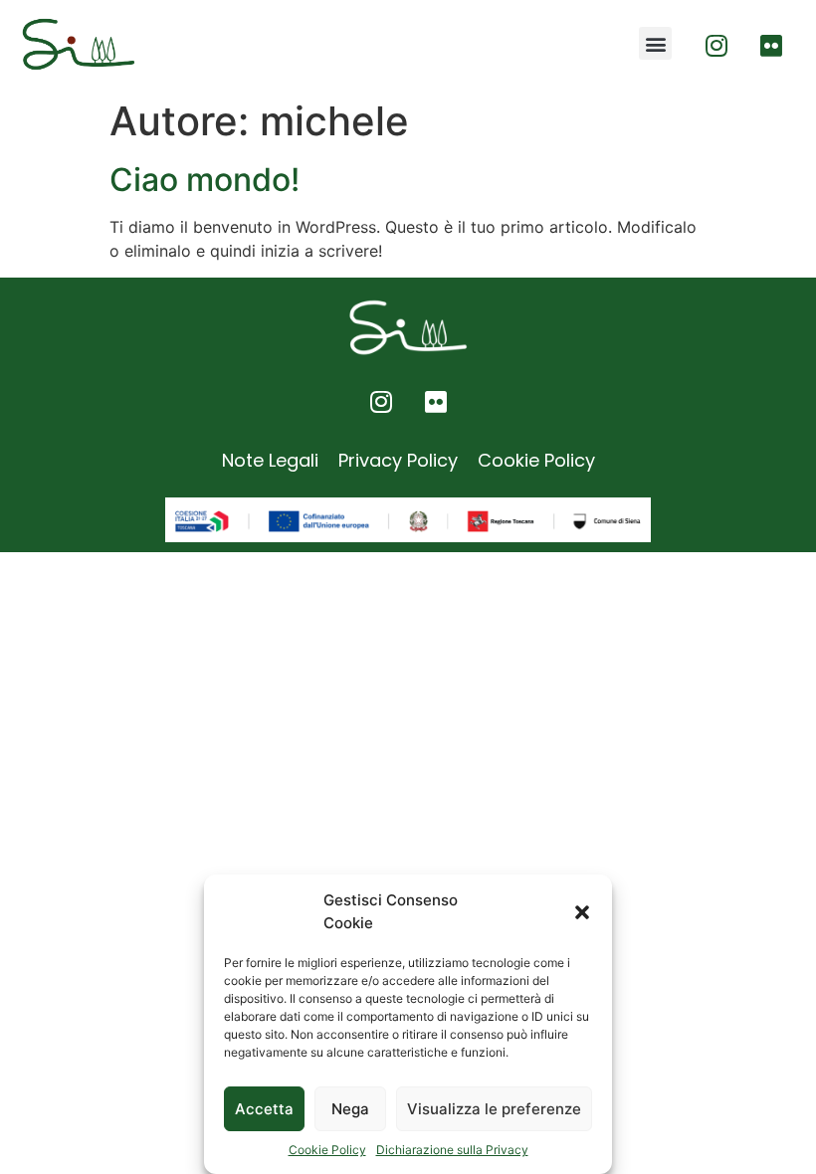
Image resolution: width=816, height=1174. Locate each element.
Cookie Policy (327, 1149)
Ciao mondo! (204, 179)
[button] (582, 912)
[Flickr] (771, 45)
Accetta (264, 1108)
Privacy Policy (398, 460)
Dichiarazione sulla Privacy (452, 1149)
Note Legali (270, 460)
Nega (350, 1108)
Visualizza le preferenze (494, 1108)
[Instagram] (716, 45)
